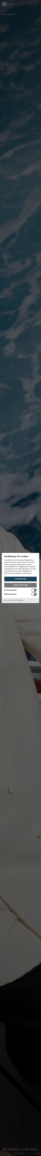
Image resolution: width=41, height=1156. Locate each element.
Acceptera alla (20, 579)
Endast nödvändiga (20, 585)
